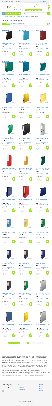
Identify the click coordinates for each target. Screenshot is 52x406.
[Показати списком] (49, 24)
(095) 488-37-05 (31, 385)
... (35, 343)
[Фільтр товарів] (3, 13)
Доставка (42, 386)
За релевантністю (6, 23)
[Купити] (14, 54)
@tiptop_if (22, 387)
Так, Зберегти (29, 10)
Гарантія (41, 388)
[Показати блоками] (47, 24)
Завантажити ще (15, 343)
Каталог (11, 13)
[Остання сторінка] (43, 343)
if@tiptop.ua (22, 389)
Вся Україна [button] (42, 1)
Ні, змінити (38, 10)
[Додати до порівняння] (6, 55)
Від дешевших (14, 23)
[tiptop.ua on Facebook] (3, 391)
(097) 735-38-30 (23, 385)
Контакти (42, 390)
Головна (41, 384)
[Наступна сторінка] (40, 343)
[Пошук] (48, 13)
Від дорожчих (21, 23)
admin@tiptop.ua (30, 399)
